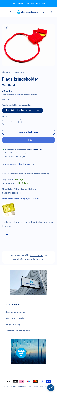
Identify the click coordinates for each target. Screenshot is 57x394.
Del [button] (6, 234)
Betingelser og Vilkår (16, 312)
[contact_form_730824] (50, 387)
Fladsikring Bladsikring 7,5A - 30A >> (21, 198)
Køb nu (28, 140)
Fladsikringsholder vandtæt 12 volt (22, 110)
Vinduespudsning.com (18, 386)
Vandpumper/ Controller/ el (19, 164)
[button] (5, 12)
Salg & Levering (13, 324)
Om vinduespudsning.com (18, 331)
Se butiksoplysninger (15, 156)
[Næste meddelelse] (52, 4)
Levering (18, 94)
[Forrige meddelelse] (5, 4)
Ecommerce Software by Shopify (40, 386)
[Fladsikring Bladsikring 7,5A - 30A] (8, 216)
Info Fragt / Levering (15, 318)
